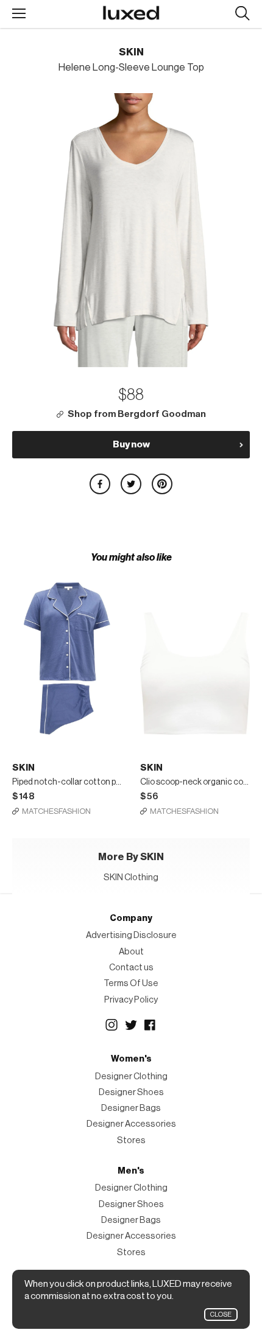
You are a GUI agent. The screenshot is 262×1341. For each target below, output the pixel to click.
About (131, 951)
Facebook (150, 1025)
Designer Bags (131, 1108)
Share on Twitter (131, 484)
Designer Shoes (131, 1092)
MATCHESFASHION (56, 811)
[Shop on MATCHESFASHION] (67, 649)
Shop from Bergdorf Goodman (137, 414)
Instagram (111, 1025)
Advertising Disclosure (131, 935)
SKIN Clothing (131, 877)
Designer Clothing (131, 1076)
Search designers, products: (242, 13)
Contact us (131, 967)
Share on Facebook (100, 484)
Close (221, 1314)
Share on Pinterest (162, 484)
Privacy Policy (131, 999)
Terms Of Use (131, 983)
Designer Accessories (131, 1124)
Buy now (131, 444)
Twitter (131, 1025)
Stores (131, 1140)
